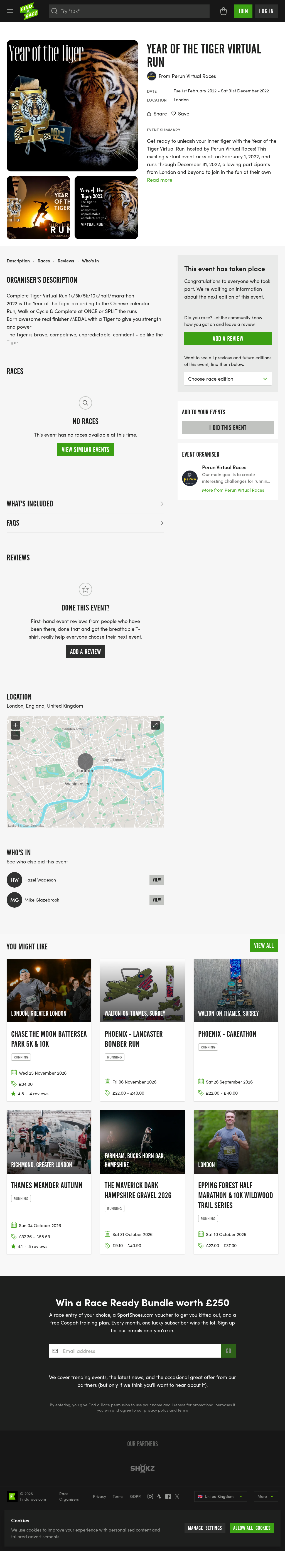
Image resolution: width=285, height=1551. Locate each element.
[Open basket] (223, 11)
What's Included (30, 503)
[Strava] (160, 1496)
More (262, 1496)
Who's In (90, 260)
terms (183, 1410)
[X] (178, 1496)
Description (18, 260)
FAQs (13, 523)
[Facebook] (169, 1496)
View (157, 880)
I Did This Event (228, 428)
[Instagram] (152, 1496)
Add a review (85, 652)
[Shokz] (142, 1468)
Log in (266, 11)
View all (264, 945)
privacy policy (156, 1410)
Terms (118, 1496)
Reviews (66, 260)
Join (243, 11)
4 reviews (39, 1093)
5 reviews (37, 1246)
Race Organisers (69, 1496)
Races (44, 260)
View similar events (85, 450)
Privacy (99, 1496)
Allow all (252, 1528)
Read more (159, 179)
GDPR (135, 1496)
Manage (205, 1528)
